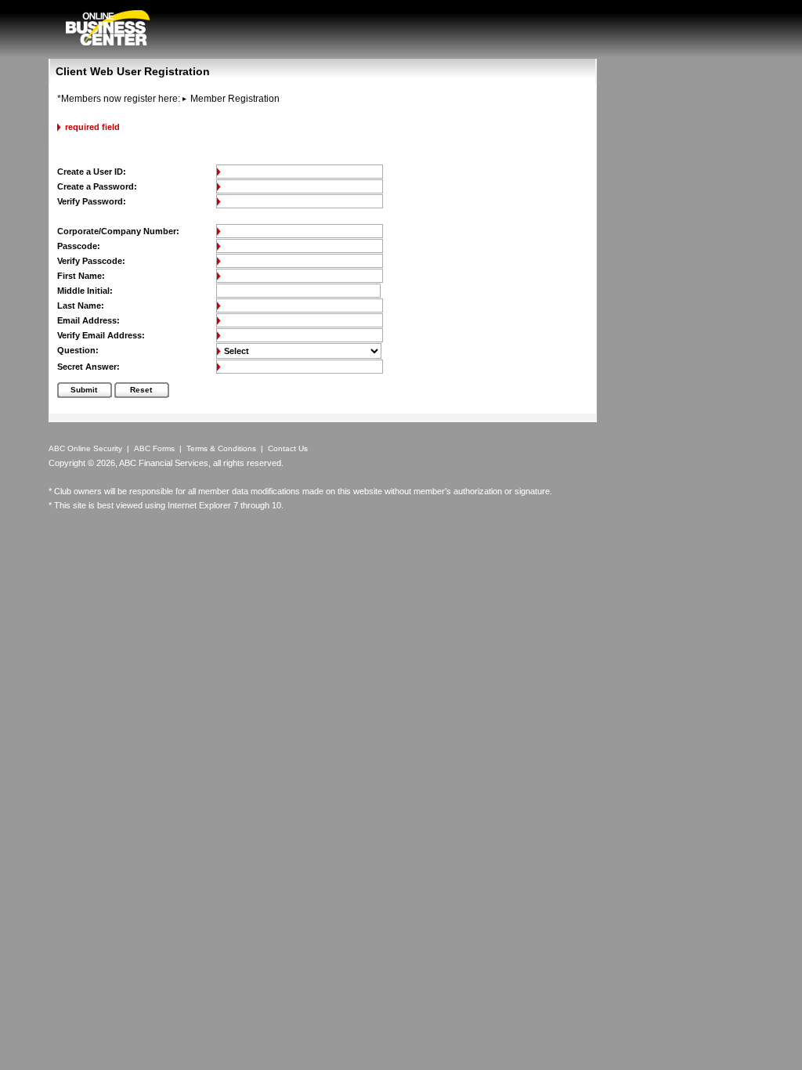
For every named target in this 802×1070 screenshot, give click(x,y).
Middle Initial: (85, 290)
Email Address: (88, 320)
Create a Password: (97, 186)
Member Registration (235, 98)
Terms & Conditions (221, 448)
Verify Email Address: (101, 335)
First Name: (81, 275)
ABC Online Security (85, 448)
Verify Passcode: (91, 261)
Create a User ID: (91, 171)
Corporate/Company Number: (118, 231)
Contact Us (288, 448)
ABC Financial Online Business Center (108, 27)
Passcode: (78, 246)
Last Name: (80, 305)
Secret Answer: (88, 366)
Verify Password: (91, 201)
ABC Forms (154, 448)
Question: (78, 350)
